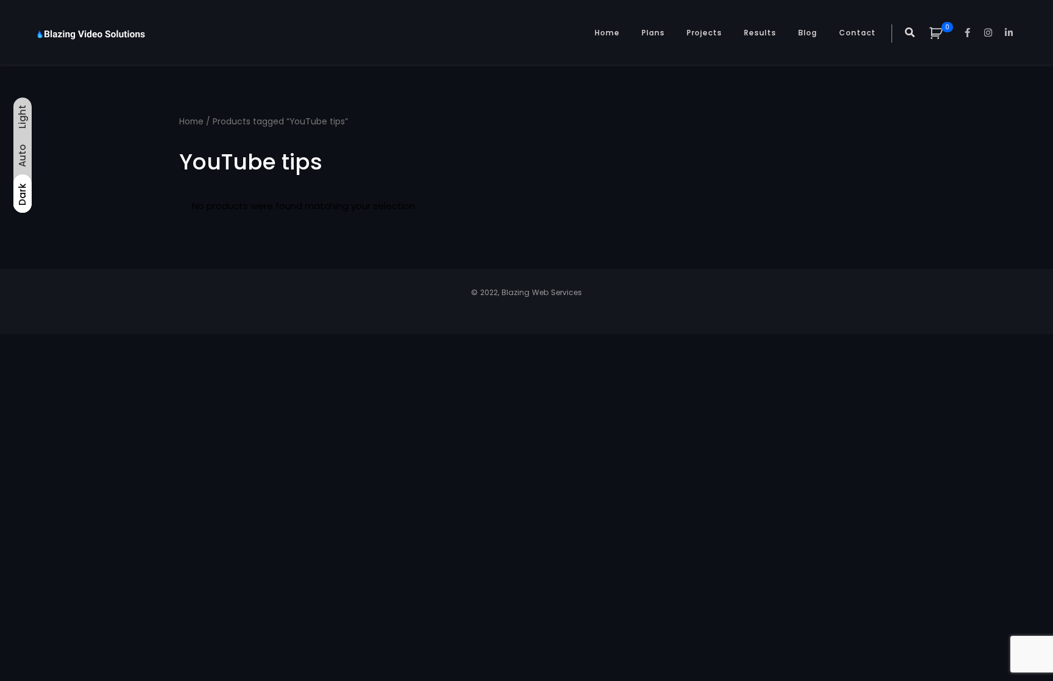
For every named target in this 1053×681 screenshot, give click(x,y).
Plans (653, 32)
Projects (704, 32)
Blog (807, 32)
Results (760, 32)
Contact (857, 32)
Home (607, 32)
